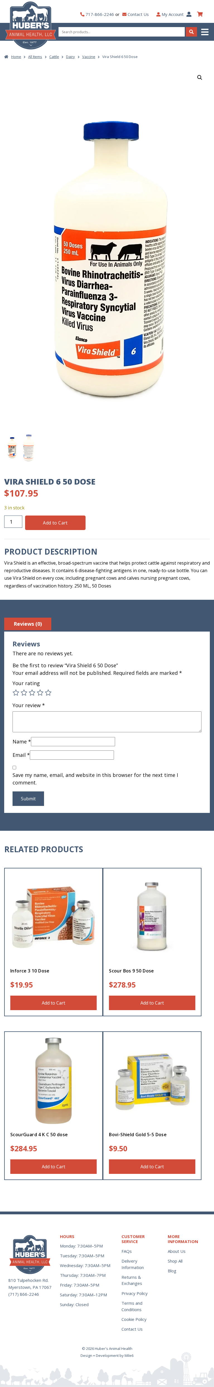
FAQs (126, 1251)
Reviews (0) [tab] (28, 623)
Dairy (70, 56)
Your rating (26, 683)
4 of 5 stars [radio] (40, 692)
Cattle (54, 56)
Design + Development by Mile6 (107, 1355)
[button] (205, 32)
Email (21, 755)
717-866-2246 (100, 14)
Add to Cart (55, 523)
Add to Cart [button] (53, 1003)
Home (16, 56)
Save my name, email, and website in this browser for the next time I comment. (95, 779)
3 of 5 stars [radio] (32, 692)
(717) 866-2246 (23, 1294)
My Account (173, 14)
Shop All (175, 1261)
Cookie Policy (134, 1319)
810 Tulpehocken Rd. (28, 1280)
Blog (172, 1270)
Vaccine (88, 56)
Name (22, 741)
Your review (29, 705)
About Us (177, 1251)
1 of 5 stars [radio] (16, 692)
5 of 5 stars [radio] (48, 692)
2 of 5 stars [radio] (24, 692)
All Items (35, 56)
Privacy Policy (134, 1293)
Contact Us (138, 14)
